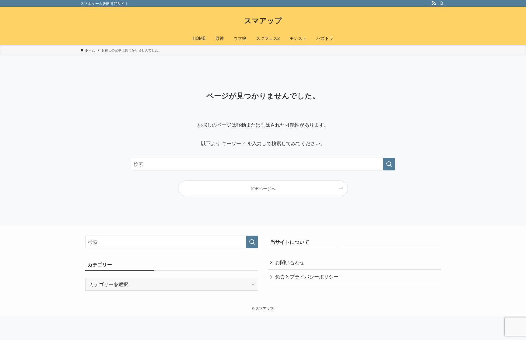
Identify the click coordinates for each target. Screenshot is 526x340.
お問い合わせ (289, 262)
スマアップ (263, 20)
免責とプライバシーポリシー (306, 276)
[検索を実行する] (389, 164)
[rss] (434, 3)
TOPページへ (263, 188)
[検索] (442, 3)
